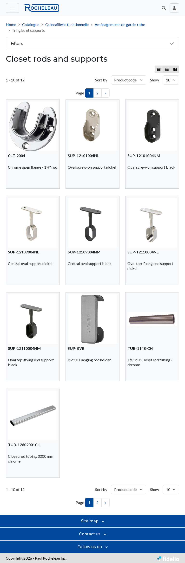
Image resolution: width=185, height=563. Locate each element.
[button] (164, 8)
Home (11, 24)
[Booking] (175, 69)
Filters (17, 43)
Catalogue (30, 24)
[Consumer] (159, 69)
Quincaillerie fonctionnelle (67, 24)
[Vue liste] (167, 69)
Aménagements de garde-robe (120, 24)
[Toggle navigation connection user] (174, 8)
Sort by (101, 80)
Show (154, 80)
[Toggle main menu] (12, 8)
